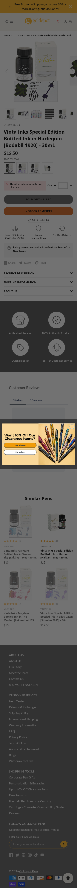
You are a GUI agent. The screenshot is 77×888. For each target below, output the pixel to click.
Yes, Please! (20, 445)
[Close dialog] (72, 426)
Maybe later (20, 452)
